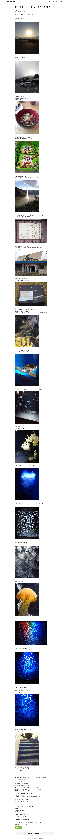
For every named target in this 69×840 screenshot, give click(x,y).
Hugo (38, 838)
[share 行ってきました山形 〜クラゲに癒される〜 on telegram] (40, 834)
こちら (16, 811)
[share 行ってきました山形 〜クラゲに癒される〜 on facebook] (36, 834)
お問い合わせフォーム (25, 819)
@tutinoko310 (27, 14)
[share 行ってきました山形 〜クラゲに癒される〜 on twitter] (29, 834)
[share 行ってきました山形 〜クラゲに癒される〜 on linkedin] (31, 834)
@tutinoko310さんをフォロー (21, 824)
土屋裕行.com (11, 1)
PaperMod (41, 838)
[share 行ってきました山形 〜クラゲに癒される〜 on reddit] (33, 834)
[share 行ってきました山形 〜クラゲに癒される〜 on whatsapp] (38, 834)
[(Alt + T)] (16, 1)
